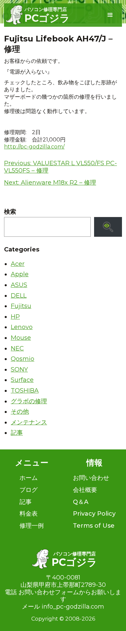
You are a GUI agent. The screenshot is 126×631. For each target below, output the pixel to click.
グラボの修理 (29, 401)
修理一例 (31, 525)
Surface (22, 380)
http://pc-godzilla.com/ (34, 146)
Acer (18, 264)
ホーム (28, 478)
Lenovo (22, 327)
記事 (17, 432)
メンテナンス (29, 422)
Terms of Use (94, 525)
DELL (19, 295)
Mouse (21, 337)
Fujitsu (21, 306)
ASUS (19, 285)
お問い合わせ (91, 478)
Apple (20, 274)
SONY (19, 369)
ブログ (28, 490)
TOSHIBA (25, 390)
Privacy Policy (94, 513)
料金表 (28, 513)
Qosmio (22, 358)
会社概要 (85, 490)
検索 (10, 211)
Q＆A (80, 502)
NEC (17, 348)
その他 (20, 411)
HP (15, 316)
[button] (110, 15)
